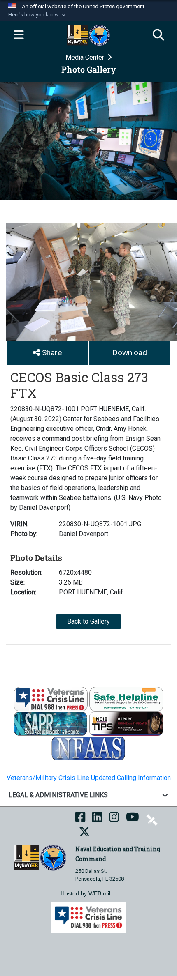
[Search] (158, 35)
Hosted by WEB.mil (85, 893)
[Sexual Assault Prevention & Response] (51, 723)
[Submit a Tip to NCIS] (126, 723)
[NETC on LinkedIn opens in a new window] (97, 819)
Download (129, 352)
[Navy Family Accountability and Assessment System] (88, 748)
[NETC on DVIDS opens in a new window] (152, 819)
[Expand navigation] (18, 35)
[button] (38, 15)
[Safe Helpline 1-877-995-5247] (126, 698)
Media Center (85, 57)
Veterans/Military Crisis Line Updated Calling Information (89, 778)
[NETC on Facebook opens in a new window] (80, 819)
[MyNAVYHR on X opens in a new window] (84, 834)
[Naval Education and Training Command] (39, 857)
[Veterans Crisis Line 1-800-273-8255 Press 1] (51, 698)
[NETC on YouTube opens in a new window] (132, 819)
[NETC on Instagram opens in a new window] (114, 819)
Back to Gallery (88, 621)
